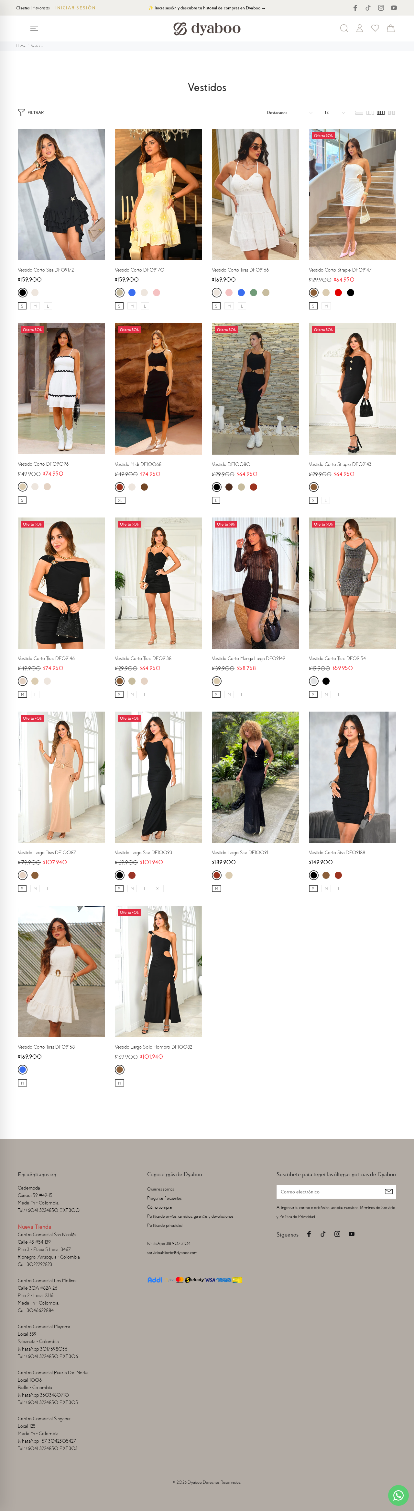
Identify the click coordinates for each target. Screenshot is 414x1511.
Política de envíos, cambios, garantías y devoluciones (190, 1216)
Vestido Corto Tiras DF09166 (240, 270)
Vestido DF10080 (231, 464)
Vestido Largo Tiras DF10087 (47, 852)
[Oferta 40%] (61, 776)
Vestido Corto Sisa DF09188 (337, 852)
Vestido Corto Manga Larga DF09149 (248, 658)
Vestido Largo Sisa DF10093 (143, 852)
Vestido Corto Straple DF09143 (340, 464)
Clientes (23, 8)
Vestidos (37, 46)
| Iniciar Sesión (73, 8)
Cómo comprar (159, 1207)
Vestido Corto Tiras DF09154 (337, 658)
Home (21, 46)
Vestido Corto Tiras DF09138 (143, 658)
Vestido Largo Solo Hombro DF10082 (153, 1047)
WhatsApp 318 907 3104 (169, 1243)
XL (120, 500)
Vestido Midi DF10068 (138, 464)
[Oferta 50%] (352, 194)
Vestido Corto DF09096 (43, 464)
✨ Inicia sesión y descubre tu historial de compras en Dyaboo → (207, 8)
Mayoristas (41, 8)
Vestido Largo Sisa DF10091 (240, 852)
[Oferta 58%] (255, 582)
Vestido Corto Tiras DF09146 (46, 658)
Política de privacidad (164, 1225)
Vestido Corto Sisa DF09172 (46, 270)
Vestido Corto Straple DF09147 (340, 270)
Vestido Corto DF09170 (139, 270)
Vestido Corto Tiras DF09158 (46, 1047)
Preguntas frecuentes (164, 1198)
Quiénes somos (160, 1189)
